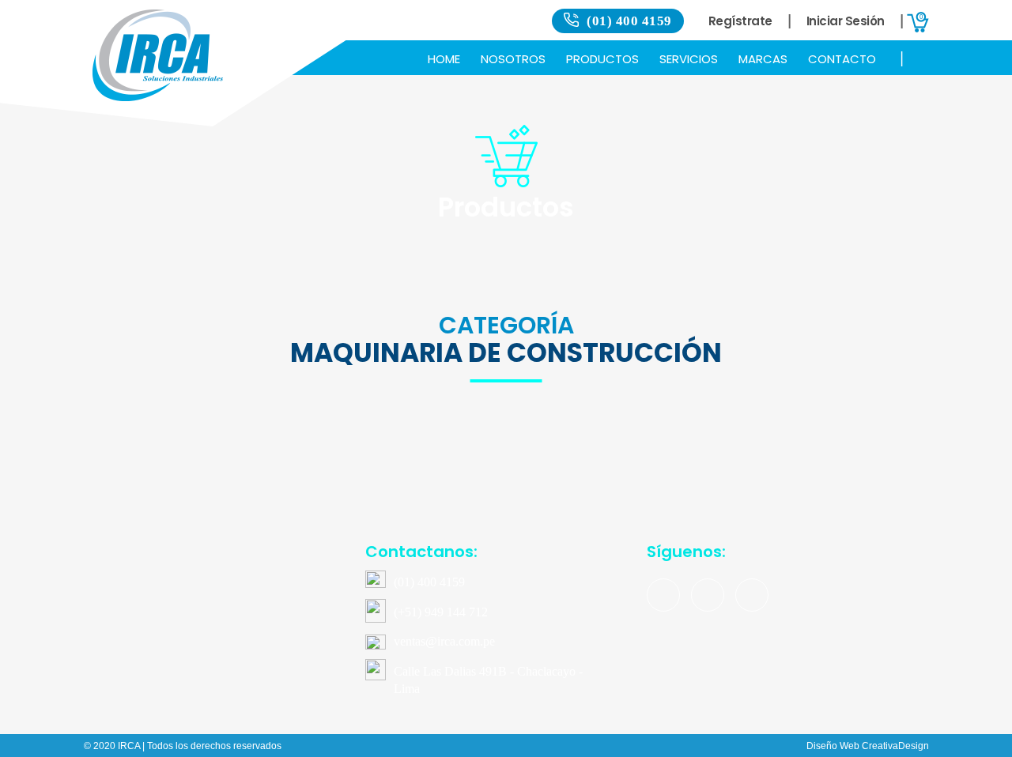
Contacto (842, 59)
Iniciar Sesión (845, 21)
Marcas (762, 59)
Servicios (688, 59)
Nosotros (513, 59)
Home (444, 59)
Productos (602, 59)
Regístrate (740, 21)
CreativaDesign (895, 745)
